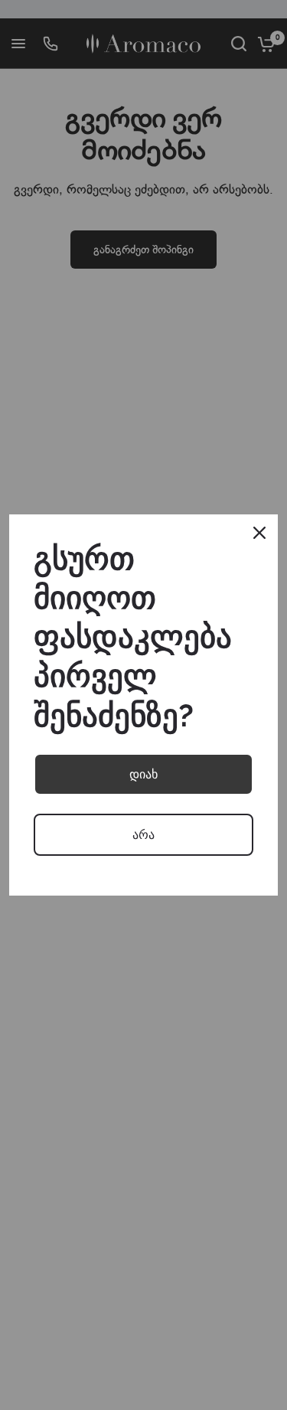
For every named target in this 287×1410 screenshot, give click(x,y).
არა (143, 834)
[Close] (259, 532)
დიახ (143, 774)
